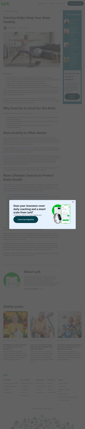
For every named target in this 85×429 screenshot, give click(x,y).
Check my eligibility (26, 219)
